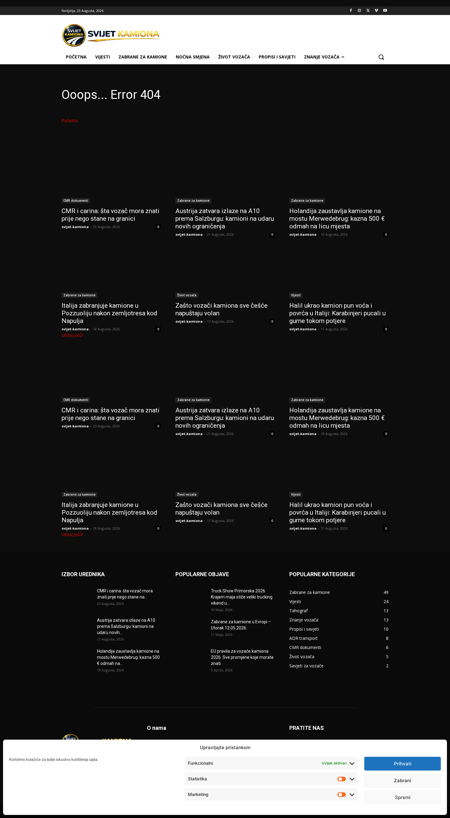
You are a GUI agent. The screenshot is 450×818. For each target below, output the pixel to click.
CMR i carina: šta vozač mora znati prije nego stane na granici (110, 214)
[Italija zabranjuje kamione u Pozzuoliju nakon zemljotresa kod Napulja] (111, 273)
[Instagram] (359, 10)
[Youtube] (384, 10)
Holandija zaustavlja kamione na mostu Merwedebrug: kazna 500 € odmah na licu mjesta (337, 218)
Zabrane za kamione (193, 200)
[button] (381, 57)
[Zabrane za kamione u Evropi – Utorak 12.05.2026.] (190, 629)
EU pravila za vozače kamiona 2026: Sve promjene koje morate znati (242, 657)
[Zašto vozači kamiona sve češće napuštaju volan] (225, 273)
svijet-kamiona (75, 226)
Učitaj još (71, 335)
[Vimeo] (376, 10)
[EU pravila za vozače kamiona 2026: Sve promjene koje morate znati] (190, 659)
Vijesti (296, 295)
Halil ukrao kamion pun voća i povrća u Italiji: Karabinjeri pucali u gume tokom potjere (337, 313)
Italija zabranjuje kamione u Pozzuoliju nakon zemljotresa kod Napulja (109, 313)
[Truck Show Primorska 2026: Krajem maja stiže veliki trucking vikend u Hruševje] (190, 598)
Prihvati (402, 764)
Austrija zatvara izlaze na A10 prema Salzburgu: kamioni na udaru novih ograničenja (224, 218)
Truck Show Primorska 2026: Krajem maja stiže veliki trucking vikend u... (241, 597)
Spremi (403, 797)
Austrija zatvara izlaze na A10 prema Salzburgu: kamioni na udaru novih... (126, 626)
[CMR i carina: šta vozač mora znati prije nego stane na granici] (111, 178)
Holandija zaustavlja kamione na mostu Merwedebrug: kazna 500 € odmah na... (128, 657)
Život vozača (187, 295)
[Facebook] (350, 10)
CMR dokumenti (75, 200)
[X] (368, 10)
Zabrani (402, 780)
